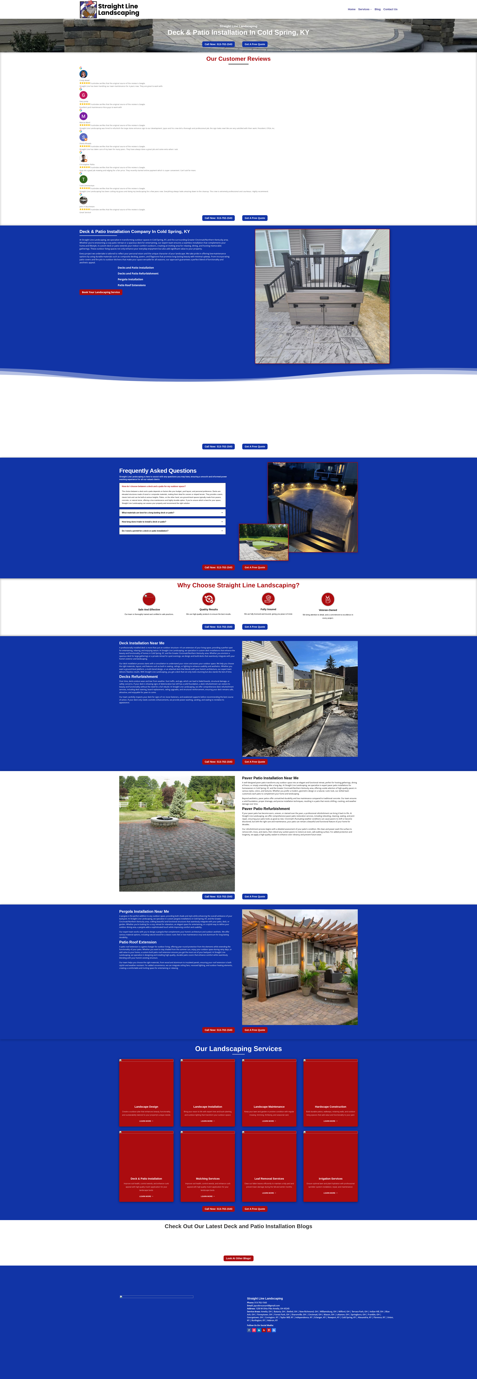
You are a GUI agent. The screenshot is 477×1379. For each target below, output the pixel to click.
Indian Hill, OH (376, 1311)
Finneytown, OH (264, 1314)
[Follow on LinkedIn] (259, 1330)
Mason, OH (329, 1314)
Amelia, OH (266, 1311)
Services (363, 9)
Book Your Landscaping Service (101, 292)
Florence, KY (379, 1317)
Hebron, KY (272, 1320)
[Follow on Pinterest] (269, 1330)
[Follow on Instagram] (254, 1330)
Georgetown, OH (255, 1317)
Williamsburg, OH (328, 1311)
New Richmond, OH (308, 1311)
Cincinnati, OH (315, 1314)
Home (352, 9)
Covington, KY (271, 1317)
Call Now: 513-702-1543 (218, 44)
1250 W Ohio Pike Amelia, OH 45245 (272, 1308)
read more (179, 1243)
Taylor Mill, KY (286, 1317)
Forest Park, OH (281, 1314)
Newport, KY (333, 1317)
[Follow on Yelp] (264, 1330)
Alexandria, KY (364, 1317)
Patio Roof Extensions (132, 285)
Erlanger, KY (320, 1317)
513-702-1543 (260, 1302)
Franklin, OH (374, 1314)
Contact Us (390, 9)
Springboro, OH (358, 1314)
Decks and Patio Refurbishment (138, 273)
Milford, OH (344, 1311)
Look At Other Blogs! (238, 1258)
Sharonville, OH (298, 1314)
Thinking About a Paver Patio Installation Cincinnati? (201, 1239)
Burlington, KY (258, 1320)
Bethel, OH (292, 1311)
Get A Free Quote (255, 44)
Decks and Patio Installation (136, 267)
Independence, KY (303, 1317)
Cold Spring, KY (349, 1317)
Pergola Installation (130, 279)
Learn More (145, 1121)
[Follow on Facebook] (249, 1330)
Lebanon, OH (342, 1314)
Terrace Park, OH (360, 1311)
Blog (378, 9)
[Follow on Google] (274, 1330)
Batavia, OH (279, 1311)
